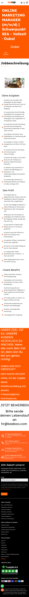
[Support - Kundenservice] (21, 2)
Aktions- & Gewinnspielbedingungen (10, 554)
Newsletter (3, 545)
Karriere (3, 542)
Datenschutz (4, 549)
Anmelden (4, 494)
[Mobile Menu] (2, 2)
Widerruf (3, 558)
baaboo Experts (5, 532)
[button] (2, 590)
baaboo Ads (4, 534)
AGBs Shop (4, 552)
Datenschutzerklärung (5, 489)
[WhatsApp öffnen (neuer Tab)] (2, 586)
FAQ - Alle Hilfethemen (6, 505)
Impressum (4, 547)
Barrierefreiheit (5, 556)
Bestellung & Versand (6, 507)
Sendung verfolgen (6, 509)
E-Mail (3, 477)
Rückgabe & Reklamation (7, 514)
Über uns (3, 540)
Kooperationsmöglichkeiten (8, 527)
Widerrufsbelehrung (6, 516)
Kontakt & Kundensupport (7, 518)
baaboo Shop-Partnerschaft (8, 529)
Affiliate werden (5, 525)
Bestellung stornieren (6, 511)
